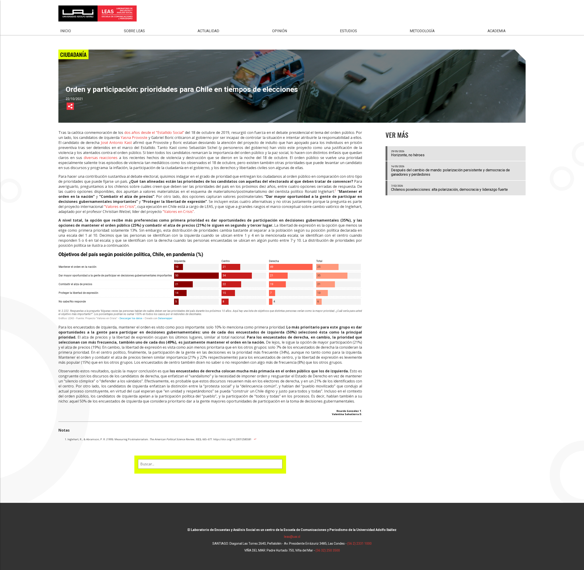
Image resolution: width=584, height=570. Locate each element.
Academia (497, 31)
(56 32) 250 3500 (327, 550)
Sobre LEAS (134, 31)
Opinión (279, 31)
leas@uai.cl (292, 536)
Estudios (348, 31)
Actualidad (208, 31)
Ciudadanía (73, 54)
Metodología (422, 31)
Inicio (65, 31)
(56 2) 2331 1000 (359, 543)
